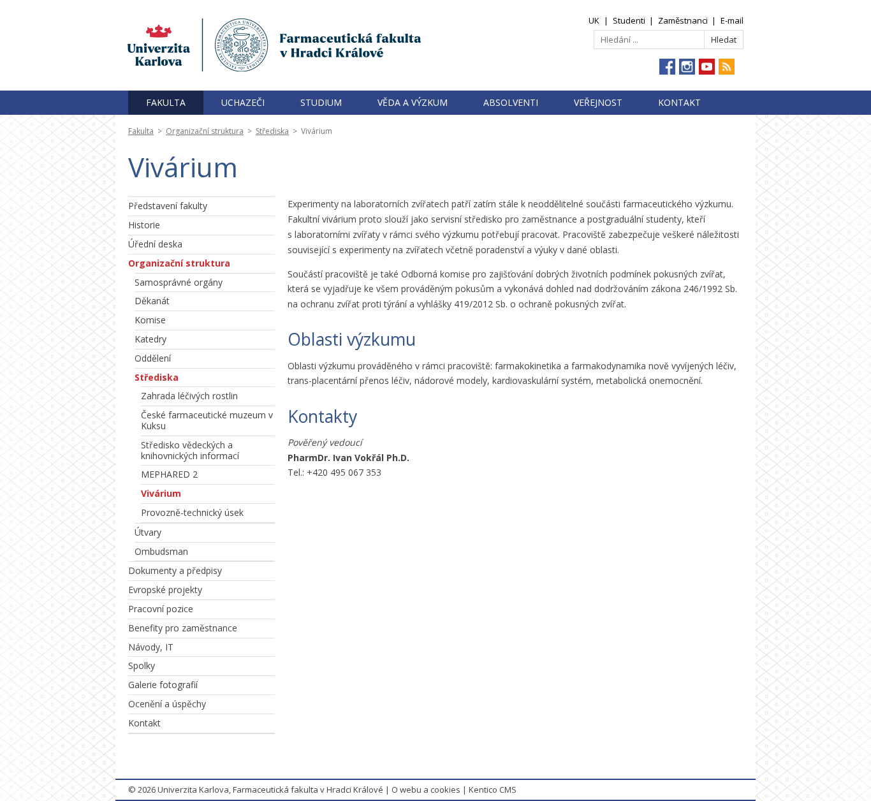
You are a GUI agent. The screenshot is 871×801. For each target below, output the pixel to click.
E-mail (732, 20)
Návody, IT (150, 647)
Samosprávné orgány (179, 282)
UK (594, 20)
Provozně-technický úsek (192, 512)
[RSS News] (727, 67)
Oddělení (153, 358)
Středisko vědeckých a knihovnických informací (190, 450)
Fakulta (166, 102)
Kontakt (679, 102)
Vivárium (161, 493)
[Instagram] (687, 67)
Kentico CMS (492, 789)
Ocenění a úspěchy (167, 704)
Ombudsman (161, 551)
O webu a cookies (426, 789)
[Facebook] (667, 67)
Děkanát (152, 301)
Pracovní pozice (160, 609)
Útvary (148, 532)
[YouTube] (707, 67)
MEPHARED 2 (169, 474)
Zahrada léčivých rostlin (189, 396)
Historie (144, 225)
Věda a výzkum (412, 102)
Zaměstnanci (683, 20)
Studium (321, 102)
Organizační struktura (205, 131)
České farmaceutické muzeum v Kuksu (207, 420)
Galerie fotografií (163, 685)
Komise (150, 320)
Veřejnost (598, 102)
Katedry (150, 339)
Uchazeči (243, 102)
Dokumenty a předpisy (175, 570)
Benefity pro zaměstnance (182, 628)
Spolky (141, 665)
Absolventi (510, 102)
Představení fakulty (167, 206)
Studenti (629, 20)
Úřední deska (155, 244)
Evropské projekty (165, 590)
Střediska (272, 131)
